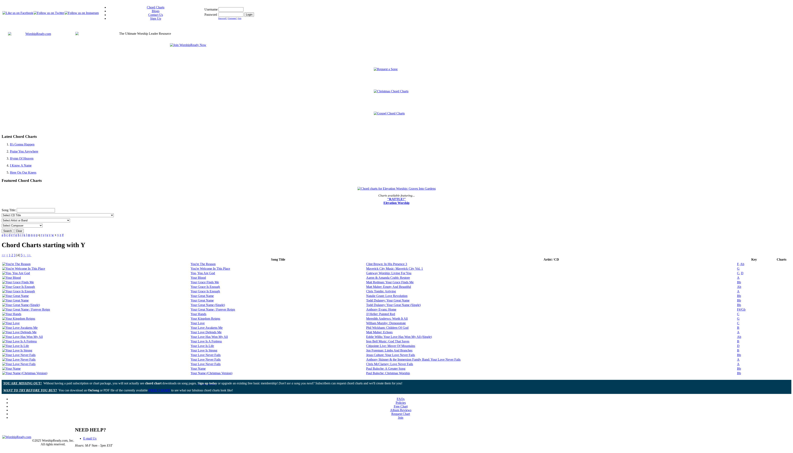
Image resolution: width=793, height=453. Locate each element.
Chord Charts (155, 7)
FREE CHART (159, 390)
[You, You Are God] (16, 273)
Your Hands (198, 314)
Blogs (155, 11)
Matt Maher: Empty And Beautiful (388, 286)
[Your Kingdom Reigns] (18, 318)
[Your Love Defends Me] (19, 332)
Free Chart (401, 406)
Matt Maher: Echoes (379, 332)
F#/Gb (741, 309)
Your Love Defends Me (206, 332)
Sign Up (155, 18)
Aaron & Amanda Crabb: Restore (388, 277)
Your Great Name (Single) (208, 305)
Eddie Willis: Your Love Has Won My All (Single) (399, 337)
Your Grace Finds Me (205, 282)
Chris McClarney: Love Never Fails (389, 364)
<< (3, 255)
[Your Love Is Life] (15, 346)
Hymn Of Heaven (21, 158)
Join (239, 18)
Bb (739, 282)
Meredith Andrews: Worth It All (387, 318)
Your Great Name (202, 296)
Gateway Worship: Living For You (388, 273)
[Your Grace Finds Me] (18, 282)
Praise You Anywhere (24, 151)
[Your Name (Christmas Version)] (24, 373)
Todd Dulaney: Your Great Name (388, 300)
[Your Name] (11, 368)
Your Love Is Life (202, 346)
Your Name (198, 368)
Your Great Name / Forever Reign (213, 309)
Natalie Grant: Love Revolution (386, 296)
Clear (19, 230)
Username (211, 9)
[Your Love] (11, 323)
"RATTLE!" (396, 199)
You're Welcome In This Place (210, 268)
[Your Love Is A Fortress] (19, 341)
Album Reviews (400, 410)
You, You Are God (203, 273)
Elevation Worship (396, 203)
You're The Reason (203, 264)
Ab (742, 264)
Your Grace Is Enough (205, 286)
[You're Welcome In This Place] (23, 268)
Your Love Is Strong (204, 350)
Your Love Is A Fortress (206, 341)
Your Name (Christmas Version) (211, 373)
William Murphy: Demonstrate (386, 323)
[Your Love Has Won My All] (22, 337)
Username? (232, 18)
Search (7, 230)
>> (29, 255)
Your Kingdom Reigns (205, 318)
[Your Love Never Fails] (19, 355)
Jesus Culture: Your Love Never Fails (390, 355)
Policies (401, 402)
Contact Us (155, 15)
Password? (222, 18)
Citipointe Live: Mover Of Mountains (390, 346)
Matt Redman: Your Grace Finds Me (390, 282)
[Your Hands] (11, 314)
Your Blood (198, 277)
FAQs (401, 399)
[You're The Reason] (16, 264)
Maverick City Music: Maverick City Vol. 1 (394, 268)
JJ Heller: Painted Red (380, 314)
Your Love (198, 323)
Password (210, 14)
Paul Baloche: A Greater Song (385, 368)
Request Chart (400, 414)
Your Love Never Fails (206, 355)
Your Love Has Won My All (209, 337)
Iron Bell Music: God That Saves (387, 341)
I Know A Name (21, 165)
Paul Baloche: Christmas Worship (388, 373)
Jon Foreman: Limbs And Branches (389, 350)
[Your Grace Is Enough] (18, 286)
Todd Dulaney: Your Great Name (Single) (393, 305)
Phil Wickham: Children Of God (387, 327)
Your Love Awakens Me (207, 327)
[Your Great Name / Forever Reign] (26, 309)
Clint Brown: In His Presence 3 (386, 264)
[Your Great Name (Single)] (21, 305)
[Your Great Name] (15, 296)
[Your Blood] (11, 277)
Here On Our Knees (23, 172)
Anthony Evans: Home (381, 309)
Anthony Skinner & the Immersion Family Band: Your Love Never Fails (413, 359)
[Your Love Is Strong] (17, 350)
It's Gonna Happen (22, 144)
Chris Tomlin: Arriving (381, 291)
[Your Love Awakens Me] (20, 327)
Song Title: (9, 210)
